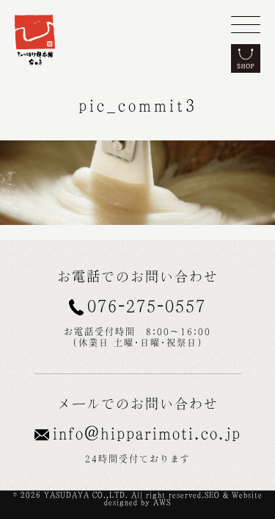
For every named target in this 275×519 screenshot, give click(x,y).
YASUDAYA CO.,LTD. (86, 494)
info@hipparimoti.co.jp (147, 433)
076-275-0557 (146, 306)
